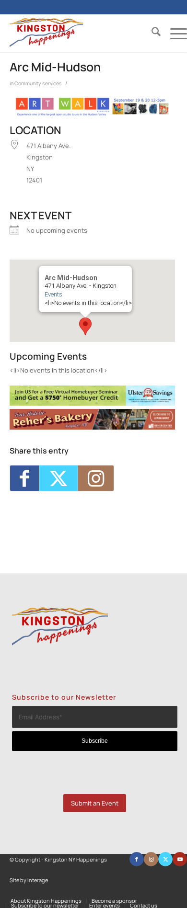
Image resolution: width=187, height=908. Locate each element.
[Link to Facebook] (136, 859)
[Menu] (174, 33)
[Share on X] (58, 478)
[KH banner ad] (92, 427)
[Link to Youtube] (180, 859)
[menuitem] (151, 33)
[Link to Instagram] (96, 478)
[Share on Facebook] (24, 478)
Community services (38, 83)
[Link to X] (165, 859)
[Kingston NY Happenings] (81, 33)
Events (53, 294)
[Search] (151, 33)
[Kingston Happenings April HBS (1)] (92, 403)
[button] (85, 326)
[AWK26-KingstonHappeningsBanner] (92, 114)
